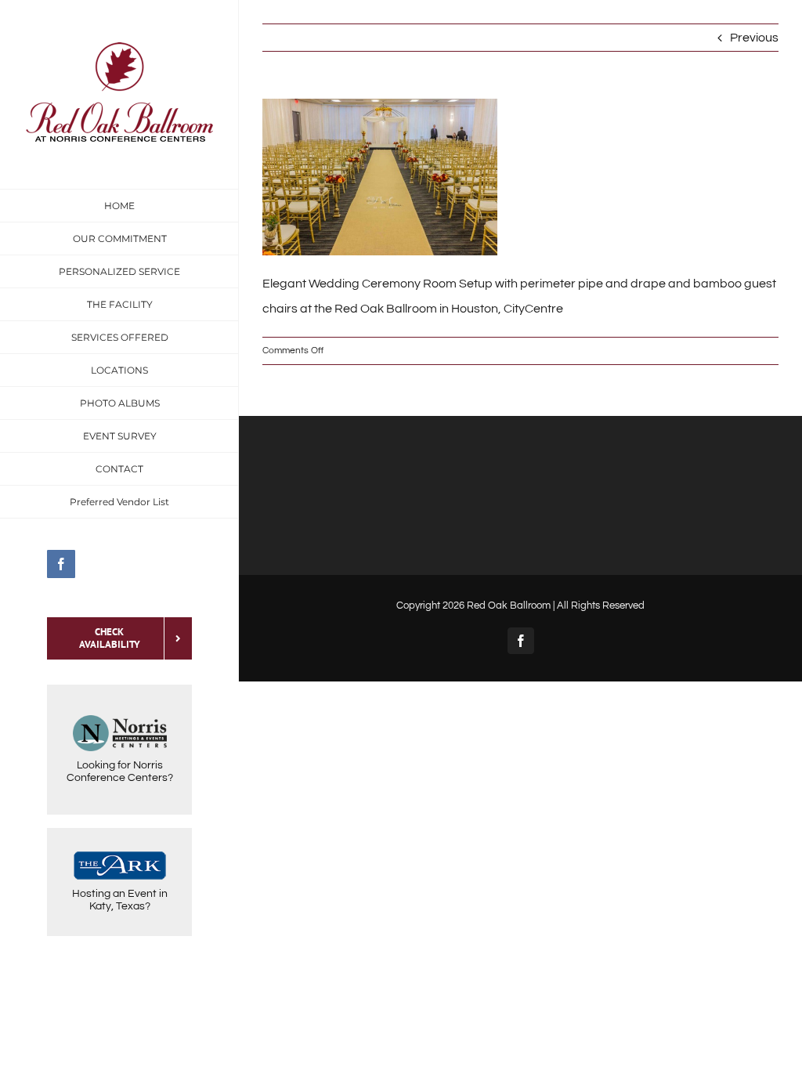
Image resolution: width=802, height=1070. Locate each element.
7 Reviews (119, 1021)
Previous (754, 37)
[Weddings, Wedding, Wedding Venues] (120, 969)
